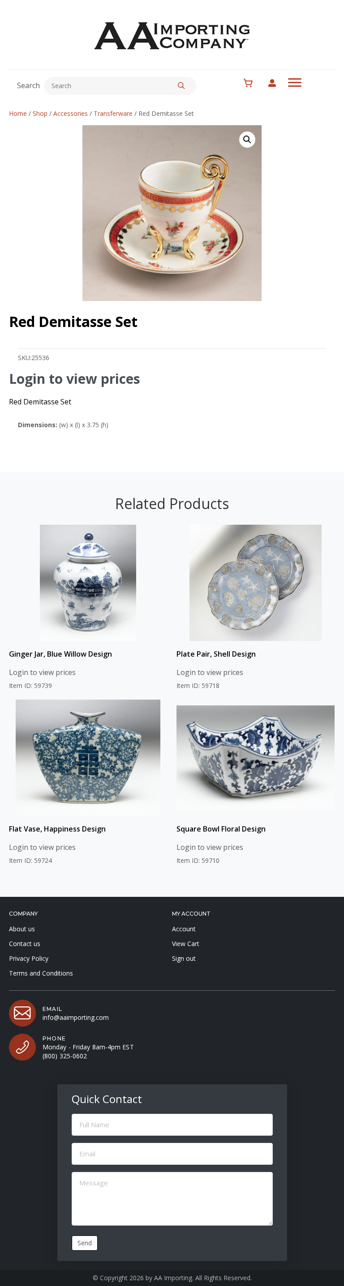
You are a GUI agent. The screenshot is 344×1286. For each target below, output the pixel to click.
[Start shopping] (253, 83)
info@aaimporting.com (76, 1017)
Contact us (24, 943)
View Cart (185, 943)
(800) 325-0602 (65, 1056)
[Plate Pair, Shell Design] (255, 583)
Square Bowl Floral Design (221, 829)
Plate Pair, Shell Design (216, 654)
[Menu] (294, 82)
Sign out (184, 958)
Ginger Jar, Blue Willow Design (60, 654)
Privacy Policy (28, 958)
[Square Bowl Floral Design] (255, 758)
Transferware (113, 113)
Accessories (70, 113)
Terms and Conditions (41, 973)
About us (22, 929)
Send (84, 1243)
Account (184, 929)
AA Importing (173, 1277)
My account (276, 83)
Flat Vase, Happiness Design (57, 829)
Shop (40, 113)
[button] (181, 85)
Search (28, 85)
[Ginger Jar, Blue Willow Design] (88, 583)
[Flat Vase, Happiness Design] (88, 758)
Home (18, 113)
